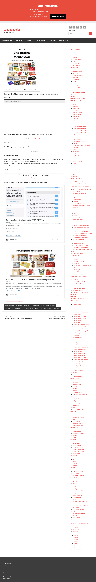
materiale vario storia (78, 475)
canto (74, 419)
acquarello (75, 53)
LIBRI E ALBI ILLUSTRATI (77, 298)
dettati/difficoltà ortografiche (81, 331)
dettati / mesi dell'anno (80, 318)
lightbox (76, 215)
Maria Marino (17, 101)
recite (74, 374)
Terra (74, 174)
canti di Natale (77, 139)
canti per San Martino (78, 417)
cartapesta (76, 489)
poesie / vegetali (78, 370)
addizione (75, 382)
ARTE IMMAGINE (75, 49)
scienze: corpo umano (78, 449)
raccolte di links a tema (79, 513)
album (4, 573)
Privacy (4, 559)
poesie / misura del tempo (81, 359)
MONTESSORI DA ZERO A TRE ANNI (82, 249)
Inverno (75, 463)
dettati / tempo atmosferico (81, 324)
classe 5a (76, 543)
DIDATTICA (52, 40)
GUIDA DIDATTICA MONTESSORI (13, 308)
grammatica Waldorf (78, 286)
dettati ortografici (77, 304)
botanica (76, 197)
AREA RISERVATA (63, 40)
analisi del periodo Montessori (83, 231)
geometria (75, 390)
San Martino (76, 151)
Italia (74, 170)
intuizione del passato (78, 471)
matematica (76, 85)
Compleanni (76, 108)
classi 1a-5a (77, 545)
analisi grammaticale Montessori (83, 233)
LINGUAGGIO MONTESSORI (80, 222)
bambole (75, 481)
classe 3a (76, 539)
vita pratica (20, 301)
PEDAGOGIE (74, 427)
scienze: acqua (76, 443)
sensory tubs (77, 217)
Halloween (75, 120)
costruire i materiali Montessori (81, 491)
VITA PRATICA (56, 308)
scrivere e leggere (77, 376)
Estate (74, 461)
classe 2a (76, 537)
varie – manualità (77, 521)
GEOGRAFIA (74, 158)
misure (74, 396)
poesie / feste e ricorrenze (81, 347)
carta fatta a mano (78, 486)
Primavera (75, 465)
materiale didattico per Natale (82, 145)
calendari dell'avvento (79, 137)
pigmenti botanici (77, 59)
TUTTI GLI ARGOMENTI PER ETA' (31, 308)
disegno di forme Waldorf (79, 281)
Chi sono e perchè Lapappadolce (11, 576)
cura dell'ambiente (79, 261)
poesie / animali (78, 343)
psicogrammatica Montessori (81, 227)
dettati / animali (78, 308)
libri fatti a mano (77, 497)
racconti (75, 372)
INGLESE (73, 294)
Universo (75, 176)
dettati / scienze (78, 320)
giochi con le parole (78, 333)
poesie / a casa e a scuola (80, 340)
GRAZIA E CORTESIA (78, 220)
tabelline (75, 407)
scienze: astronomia (78, 447)
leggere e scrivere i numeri (80, 394)
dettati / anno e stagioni (80, 310)
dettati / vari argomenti (80, 326)
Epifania (75, 110)
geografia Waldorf (77, 284)
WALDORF (29, 40)
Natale (74, 123)
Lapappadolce (12, 29)
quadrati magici (77, 403)
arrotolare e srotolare (11, 301)
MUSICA (73, 411)
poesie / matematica (79, 355)
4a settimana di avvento (80, 132)
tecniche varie (76, 65)
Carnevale (75, 106)
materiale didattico (78, 88)
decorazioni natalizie (79, 141)
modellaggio (76, 57)
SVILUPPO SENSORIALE (79, 253)
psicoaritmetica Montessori (81, 245)
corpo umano (77, 199)
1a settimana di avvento (80, 126)
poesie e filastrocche (78, 337)
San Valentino (76, 155)
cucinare (76, 259)
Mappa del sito (6, 578)
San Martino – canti (78, 153)
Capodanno (76, 104)
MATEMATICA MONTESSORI (80, 239)
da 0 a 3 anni (19, 305)
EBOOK (73, 96)
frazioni (75, 388)
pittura (74, 61)
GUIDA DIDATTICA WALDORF (79, 276)
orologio (75, 401)
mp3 (74, 90)
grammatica (76, 335)
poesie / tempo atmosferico (81, 368)
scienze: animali (77, 445)
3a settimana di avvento (80, 130)
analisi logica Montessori (81, 235)
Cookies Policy (7, 565)
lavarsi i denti (77, 272)
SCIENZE (73, 439)
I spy (75, 213)
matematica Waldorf (78, 290)
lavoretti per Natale (79, 143)
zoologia (76, 201)
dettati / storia (77, 322)
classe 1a (76, 535)
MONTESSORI (19, 40)
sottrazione (76, 405)
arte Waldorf (76, 279)
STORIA (75, 251)
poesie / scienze (78, 363)
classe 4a (76, 541)
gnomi (74, 493)
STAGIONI (74, 455)
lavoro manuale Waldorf (79, 288)
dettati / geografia (78, 314)
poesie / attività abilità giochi (81, 345)
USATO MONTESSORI (7, 40)
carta (74, 483)
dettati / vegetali (78, 328)
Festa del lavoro (77, 114)
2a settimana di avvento (80, 128)
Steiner (74, 437)
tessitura (75, 519)
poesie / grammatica (79, 353)
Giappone (75, 165)
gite (74, 167)
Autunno (75, 459)
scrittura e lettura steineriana (80, 292)
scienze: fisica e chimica (79, 451)
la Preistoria (76, 473)
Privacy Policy (7, 563)
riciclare (75, 515)
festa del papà (76, 116)
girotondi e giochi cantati (79, 184)
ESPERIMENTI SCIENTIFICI (78, 98)
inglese (74, 81)
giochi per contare (77, 392)
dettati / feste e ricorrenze (81, 312)
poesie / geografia (78, 351)
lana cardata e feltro (78, 495)
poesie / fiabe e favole (80, 349)
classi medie (77, 547)
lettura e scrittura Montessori (81, 225)
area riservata (6, 569)
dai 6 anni (75, 531)
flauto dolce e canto (78, 425)
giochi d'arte (76, 55)
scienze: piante (76, 453)
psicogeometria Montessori (81, 247)
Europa (74, 163)
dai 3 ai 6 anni (27, 305)
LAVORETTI (74, 296)
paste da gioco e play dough (81, 505)
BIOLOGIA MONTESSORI (79, 193)
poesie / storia (77, 366)
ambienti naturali (77, 161)
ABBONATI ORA (58, 16)
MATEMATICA (75, 378)
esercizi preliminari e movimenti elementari (44, 305)
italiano (74, 83)
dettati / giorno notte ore (80, 316)
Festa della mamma (78, 118)
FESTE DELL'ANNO (76, 100)
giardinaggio (77, 270)
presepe (76, 147)
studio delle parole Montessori (82, 237)
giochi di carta (76, 79)
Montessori (76, 435)
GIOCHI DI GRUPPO (76, 178)
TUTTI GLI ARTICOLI (46, 308)
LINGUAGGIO (74, 300)
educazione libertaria (78, 433)
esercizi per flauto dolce (79, 423)
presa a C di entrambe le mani (39, 138)
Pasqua (74, 149)
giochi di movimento (78, 182)
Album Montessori (9, 305)
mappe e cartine (77, 172)
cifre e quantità (77, 384)
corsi (4, 571)
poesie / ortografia (79, 361)
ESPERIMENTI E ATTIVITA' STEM (81, 205)
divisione (75, 386)
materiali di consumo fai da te (80, 501)
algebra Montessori (79, 243)
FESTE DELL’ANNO (40, 40)
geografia (75, 77)
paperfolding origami (78, 509)
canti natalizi (76, 415)
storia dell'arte (76, 63)
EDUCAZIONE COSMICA (79, 203)
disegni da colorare (78, 75)
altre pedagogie (77, 431)
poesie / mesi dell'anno (80, 357)
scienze (74, 94)
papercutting (76, 507)
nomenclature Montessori (79, 92)
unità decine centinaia (78, 409)
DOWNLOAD (74, 67)
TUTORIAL (74, 477)
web (72, 552)
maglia (74, 499)
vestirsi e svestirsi (78, 274)
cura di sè (76, 263)
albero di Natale (78, 135)
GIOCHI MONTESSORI (78, 210)
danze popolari (76, 421)
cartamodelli (76, 73)
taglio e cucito (76, 517)
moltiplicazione (77, 398)
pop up (74, 511)
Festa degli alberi (77, 112)
